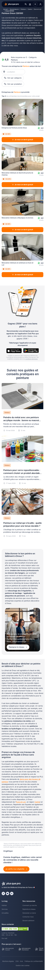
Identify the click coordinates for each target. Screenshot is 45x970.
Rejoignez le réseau (17, 647)
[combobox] (14, 71)
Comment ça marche (29, 905)
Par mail (4, 938)
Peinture (23, 9)
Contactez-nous (27, 917)
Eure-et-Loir (37, 9)
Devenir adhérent (28, 920)
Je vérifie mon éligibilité (15, 869)
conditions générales (31, 359)
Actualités (5, 913)
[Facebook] (3, 893)
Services (5, 909)
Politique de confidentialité (34, 961)
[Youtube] (7, 893)
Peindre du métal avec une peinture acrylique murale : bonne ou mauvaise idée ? (22, 420)
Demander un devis (29, 913)
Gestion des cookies (22, 965)
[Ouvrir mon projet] (35, 4)
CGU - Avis (19, 961)
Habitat (4, 905)
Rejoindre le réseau (28, 909)
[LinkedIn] (11, 893)
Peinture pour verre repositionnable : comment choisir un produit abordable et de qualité (22, 473)
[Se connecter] (40, 4)
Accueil (5, 9)
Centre (30, 9)
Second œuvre (14, 9)
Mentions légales (8, 961)
